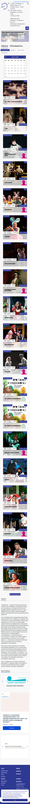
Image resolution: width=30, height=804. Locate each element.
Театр (2, 768)
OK (15, 800)
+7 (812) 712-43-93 (20, 786)
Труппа (2, 774)
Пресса (3, 778)
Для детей (13, 50)
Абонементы (16, 46)
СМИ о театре (4, 781)
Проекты (18, 773)
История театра (4, 770)
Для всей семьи (20, 50)
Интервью (3, 783)
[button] (27, 36)
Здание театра (4, 772)
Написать (11, 728)
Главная (18, 778)
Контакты (3, 776)
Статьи (2, 784)
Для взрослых (4, 52)
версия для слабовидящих (21, 1)
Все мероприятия (5, 50)
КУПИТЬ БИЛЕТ (23, 97)
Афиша (4, 46)
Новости (18, 771)
